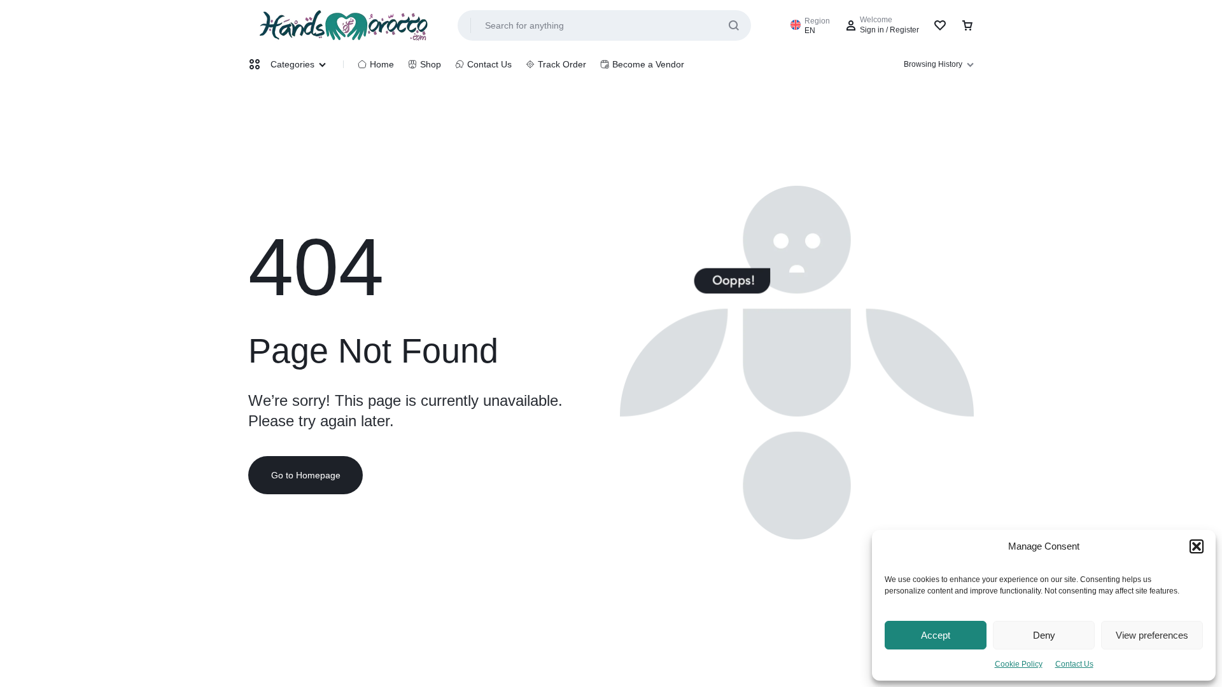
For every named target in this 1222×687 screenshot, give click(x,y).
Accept (935, 635)
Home (382, 64)
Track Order (562, 64)
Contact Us (1074, 664)
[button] (1196, 546)
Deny (1044, 635)
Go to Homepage (306, 475)
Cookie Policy (1019, 664)
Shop (430, 64)
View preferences (1152, 635)
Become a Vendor (648, 64)
